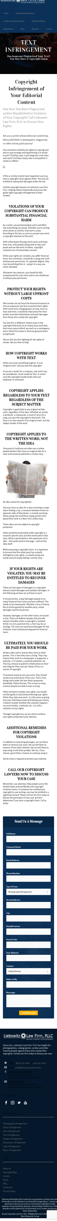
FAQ (5, 1184)
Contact (49, 29)
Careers (6, 1176)
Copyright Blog (10, 1172)
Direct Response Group (30, 1216)
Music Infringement (12, 1150)
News (5, 1180)
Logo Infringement (11, 1146)
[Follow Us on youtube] (25, 1103)
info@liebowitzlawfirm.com (28, 1068)
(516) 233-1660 (39, 1063)
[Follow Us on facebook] (6, 1103)
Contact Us (8, 1187)
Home (6, 13)
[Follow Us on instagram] (12, 1103)
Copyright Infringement (25, 13)
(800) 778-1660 (23, 1063)
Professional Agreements (14, 21)
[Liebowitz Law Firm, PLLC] (28, 4)
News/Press (8, 29)
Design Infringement (12, 1139)
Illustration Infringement (14, 1142)
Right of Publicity (38, 21)
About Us (35, 29)
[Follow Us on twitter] (19, 1103)
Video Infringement (12, 1127)
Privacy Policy (9, 1191)
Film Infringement (11, 1131)
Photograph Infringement (15, 1124)
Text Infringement (11, 1135)
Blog (22, 29)
